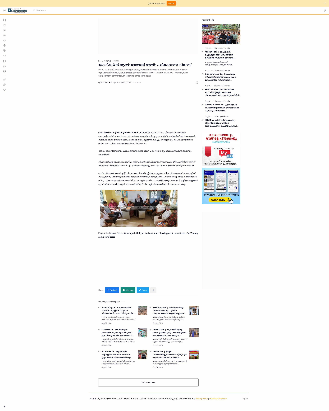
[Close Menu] (325, 3)
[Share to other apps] (153, 290)
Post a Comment (148, 382)
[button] (324, 10)
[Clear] (73, 10)
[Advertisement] (148, 36)
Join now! (171, 3)
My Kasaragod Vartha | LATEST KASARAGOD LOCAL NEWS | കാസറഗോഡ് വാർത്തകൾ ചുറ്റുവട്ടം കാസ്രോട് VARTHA (146, 398)
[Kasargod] (219, 116)
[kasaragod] (220, 48)
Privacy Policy (202, 398)
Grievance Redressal (218, 398)
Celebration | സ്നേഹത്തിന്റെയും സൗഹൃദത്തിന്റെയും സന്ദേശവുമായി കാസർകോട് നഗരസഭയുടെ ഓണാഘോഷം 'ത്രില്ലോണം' (169, 332)
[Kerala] (227, 48)
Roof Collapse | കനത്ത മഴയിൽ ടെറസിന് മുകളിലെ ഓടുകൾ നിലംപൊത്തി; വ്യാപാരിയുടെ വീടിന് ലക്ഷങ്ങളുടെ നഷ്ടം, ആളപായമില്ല (118, 310)
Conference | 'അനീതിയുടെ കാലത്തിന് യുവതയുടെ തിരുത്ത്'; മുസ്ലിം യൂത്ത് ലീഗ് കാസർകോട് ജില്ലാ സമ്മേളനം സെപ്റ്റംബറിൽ (117, 332)
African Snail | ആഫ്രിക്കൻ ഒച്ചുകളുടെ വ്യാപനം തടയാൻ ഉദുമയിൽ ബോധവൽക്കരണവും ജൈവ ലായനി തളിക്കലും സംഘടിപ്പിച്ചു (116, 354)
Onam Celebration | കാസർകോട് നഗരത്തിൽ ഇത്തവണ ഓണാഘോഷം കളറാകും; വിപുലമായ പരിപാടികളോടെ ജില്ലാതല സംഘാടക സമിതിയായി (222, 107)
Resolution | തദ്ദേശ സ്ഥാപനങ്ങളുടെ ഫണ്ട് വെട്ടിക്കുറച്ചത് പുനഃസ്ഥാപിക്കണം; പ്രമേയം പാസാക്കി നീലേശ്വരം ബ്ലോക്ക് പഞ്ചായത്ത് (170, 354)
